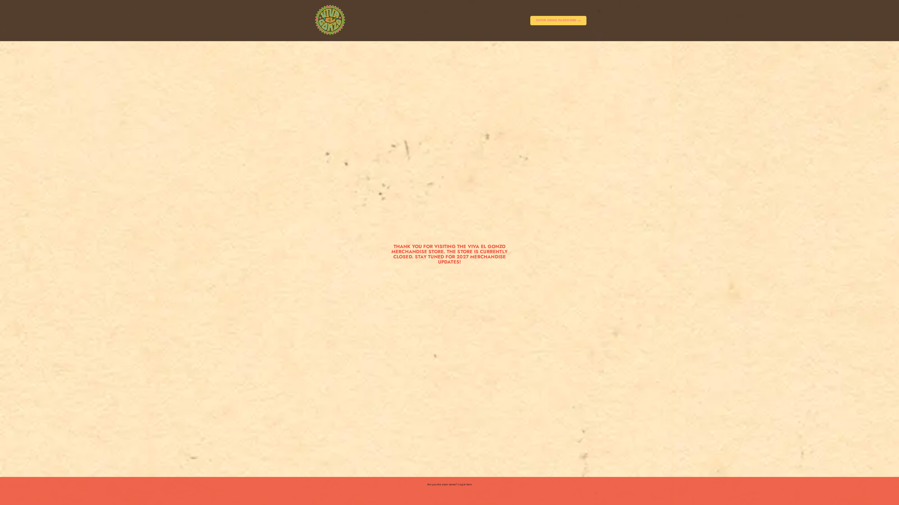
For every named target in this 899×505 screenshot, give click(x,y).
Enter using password (557, 20)
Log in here (465, 484)
